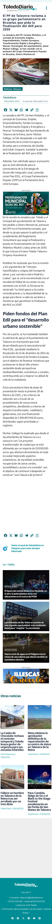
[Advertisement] (26, 507)
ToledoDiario (9, 97)
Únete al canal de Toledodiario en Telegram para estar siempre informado (27, 548)
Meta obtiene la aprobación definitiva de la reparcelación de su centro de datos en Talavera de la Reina (39, 741)
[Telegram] (29, 918)
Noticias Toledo (11, 587)
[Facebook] (12, 918)
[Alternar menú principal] (46, 8)
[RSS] (39, 918)
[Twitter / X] (23, 918)
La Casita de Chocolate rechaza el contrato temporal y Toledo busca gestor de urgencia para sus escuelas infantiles (12, 741)
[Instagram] (18, 918)
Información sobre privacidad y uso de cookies (22, 909)
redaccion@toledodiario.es (31, 897)
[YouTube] (34, 918)
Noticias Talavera (12, 89)
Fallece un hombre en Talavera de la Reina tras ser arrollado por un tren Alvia (12, 798)
